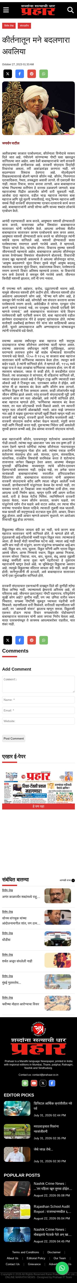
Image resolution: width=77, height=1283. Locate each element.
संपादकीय (24, 25)
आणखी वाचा (67, 880)
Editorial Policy (36, 1258)
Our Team (60, 1258)
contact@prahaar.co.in (45, 1074)
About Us (12, 1258)
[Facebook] (19, 74)
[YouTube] (34, 1083)
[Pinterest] (31, 74)
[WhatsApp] (43, 74)
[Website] (25, 1083)
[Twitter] (7, 74)
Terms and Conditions (25, 1252)
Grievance (34, 1264)
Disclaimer (54, 1252)
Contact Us (13, 1264)
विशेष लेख (8, 25)
